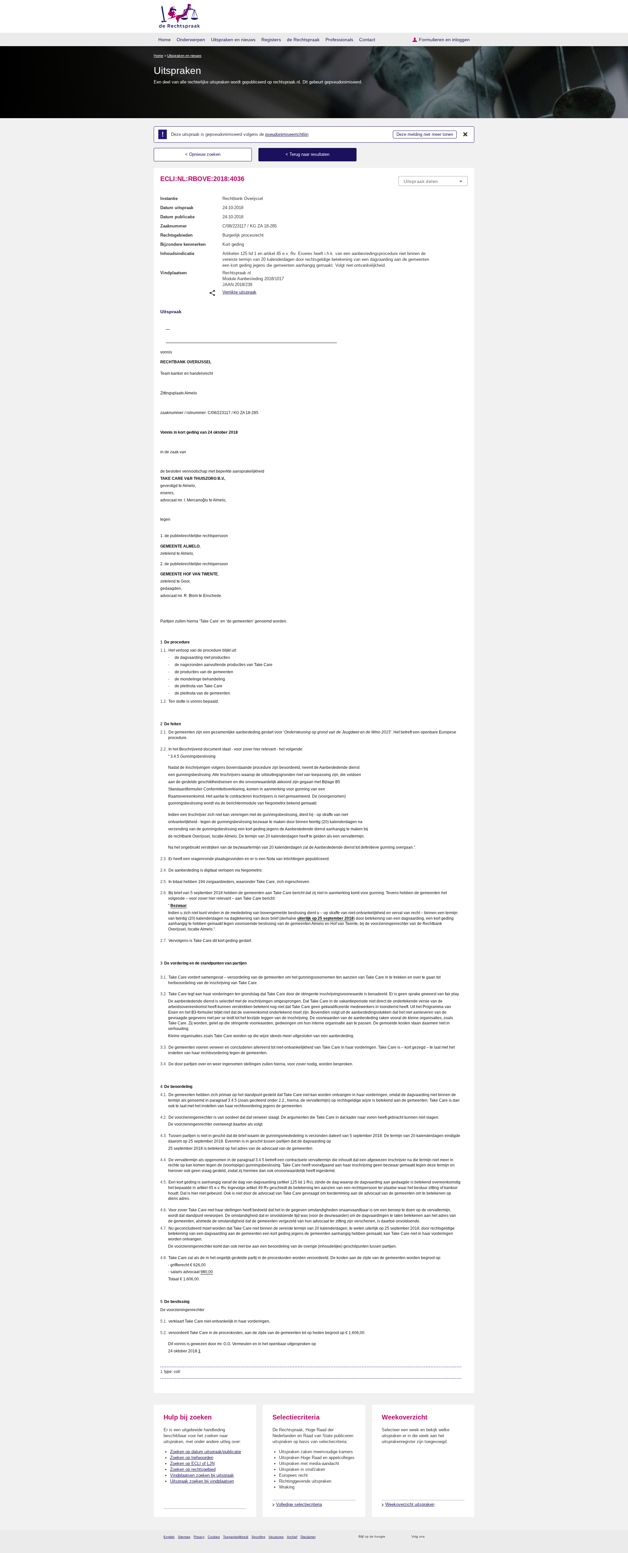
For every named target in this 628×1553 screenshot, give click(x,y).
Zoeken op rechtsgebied (193, 1469)
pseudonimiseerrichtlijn (286, 134)
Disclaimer (308, 1537)
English (169, 1537)
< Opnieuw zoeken (202, 154)
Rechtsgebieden (176, 235)
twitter (430, 1536)
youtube (464, 1536)
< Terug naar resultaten (307, 154)
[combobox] (433, 181)
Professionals (339, 39)
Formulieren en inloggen (444, 39)
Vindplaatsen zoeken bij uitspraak (202, 1475)
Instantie (169, 198)
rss (391, 1536)
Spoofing (258, 1537)
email (399, 1536)
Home (164, 39)
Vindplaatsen (173, 272)
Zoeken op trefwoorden (191, 1457)
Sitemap (184, 1537)
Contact (367, 39)
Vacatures (276, 1537)
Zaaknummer (173, 226)
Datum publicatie (177, 216)
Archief (292, 1537)
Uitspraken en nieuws (233, 39)
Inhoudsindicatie (177, 253)
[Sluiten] (465, 134)
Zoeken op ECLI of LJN (192, 1463)
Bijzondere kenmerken (183, 244)
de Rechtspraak (303, 39)
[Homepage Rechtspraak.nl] (177, 14)
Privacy (199, 1537)
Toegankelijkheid (235, 1537)
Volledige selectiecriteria (299, 1504)
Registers (271, 39)
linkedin (455, 1536)
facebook (438, 1536)
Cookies (214, 1537)
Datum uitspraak (176, 207)
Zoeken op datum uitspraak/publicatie (205, 1451)
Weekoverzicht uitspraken (409, 1504)
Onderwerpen (191, 39)
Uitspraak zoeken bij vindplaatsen (202, 1481)
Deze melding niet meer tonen (424, 134)
